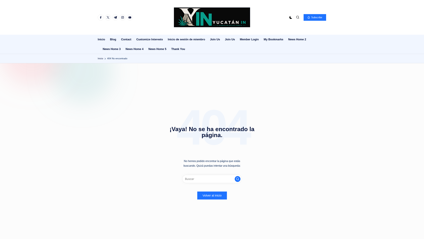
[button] (314, 17)
